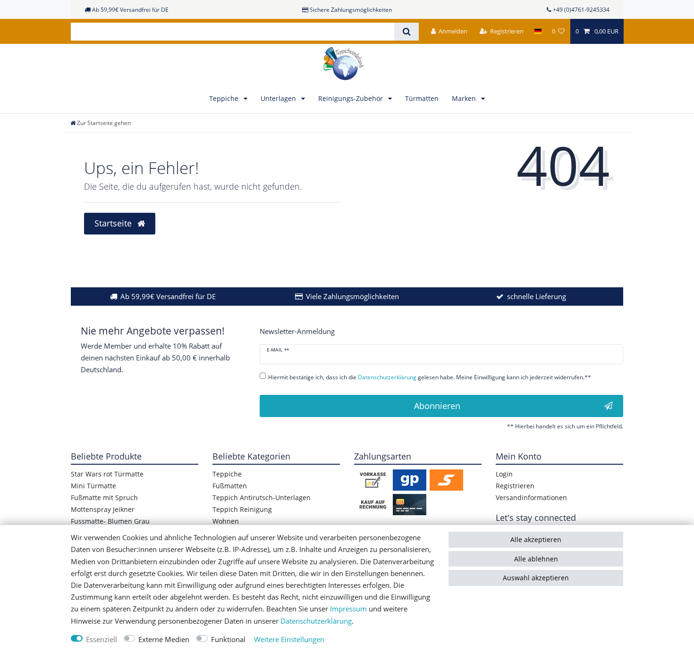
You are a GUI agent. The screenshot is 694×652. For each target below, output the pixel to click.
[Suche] (406, 32)
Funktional (228, 639)
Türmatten (422, 98)
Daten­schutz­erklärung (316, 621)
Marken (465, 98)
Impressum (348, 609)
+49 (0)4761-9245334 (581, 10)
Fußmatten (229, 485)
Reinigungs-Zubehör (351, 98)
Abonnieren (437, 405)
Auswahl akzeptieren (536, 577)
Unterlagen (279, 98)
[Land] (537, 31)
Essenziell (101, 639)
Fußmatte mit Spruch (104, 497)
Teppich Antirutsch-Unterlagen (261, 497)
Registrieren (515, 485)
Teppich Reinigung (242, 509)
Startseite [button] (114, 223)
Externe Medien (163, 639)
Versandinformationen (531, 497)
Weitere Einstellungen (289, 639)
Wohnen (225, 521)
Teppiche (224, 98)
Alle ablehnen (536, 558)
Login (504, 473)
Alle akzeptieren (535, 539)
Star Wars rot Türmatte (107, 473)
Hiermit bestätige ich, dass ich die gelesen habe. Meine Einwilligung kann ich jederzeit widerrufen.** (429, 377)
